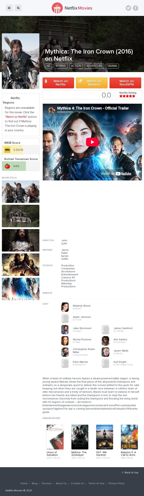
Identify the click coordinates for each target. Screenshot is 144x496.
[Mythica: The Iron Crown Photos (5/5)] (20, 289)
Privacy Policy (117, 483)
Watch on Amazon (94, 83)
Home (24, 483)
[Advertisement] (114, 214)
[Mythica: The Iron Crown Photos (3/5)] (20, 240)
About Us (61, 483)
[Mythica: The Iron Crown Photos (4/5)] (20, 264)
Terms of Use (96, 483)
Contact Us (77, 483)
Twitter (128, 8)
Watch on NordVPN (126, 83)
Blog (34, 483)
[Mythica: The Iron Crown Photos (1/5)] (20, 191)
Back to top (131, 472)
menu (9, 7)
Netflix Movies (14, 490)
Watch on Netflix (60, 83)
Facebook (135, 8)
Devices (46, 483)
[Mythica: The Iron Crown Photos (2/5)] (20, 216)
